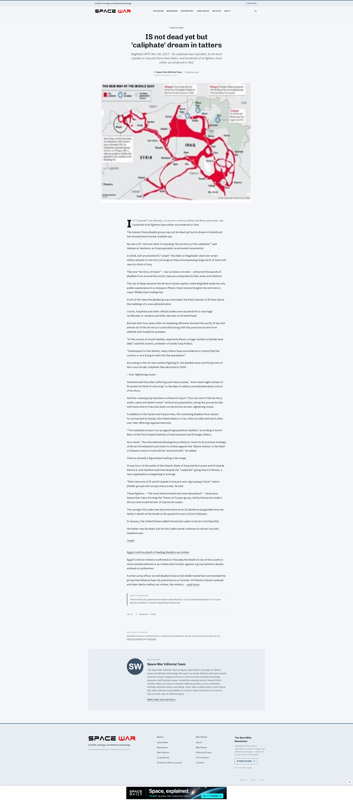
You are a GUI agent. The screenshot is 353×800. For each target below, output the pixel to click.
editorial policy (176, 693)
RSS (250, 768)
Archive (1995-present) (169, 762)
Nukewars (172, 11)
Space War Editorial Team (169, 72)
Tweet (130, 540)
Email (153, 614)
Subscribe (252, 3)
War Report (187, 11)
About (227, 11)
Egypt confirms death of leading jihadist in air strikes (158, 552)
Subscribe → (246, 761)
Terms (253, 780)
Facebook (143, 614)
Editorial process (192, 72)
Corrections (202, 757)
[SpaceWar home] (113, 11)
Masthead (201, 747)
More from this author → (161, 700)
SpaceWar (158, 11)
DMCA (262, 780)
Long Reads (203, 11)
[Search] (255, 11)
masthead (151, 639)
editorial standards (135, 639)
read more (193, 584)
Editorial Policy (204, 752)
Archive (216, 11)
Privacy (243, 780)
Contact (200, 762)
